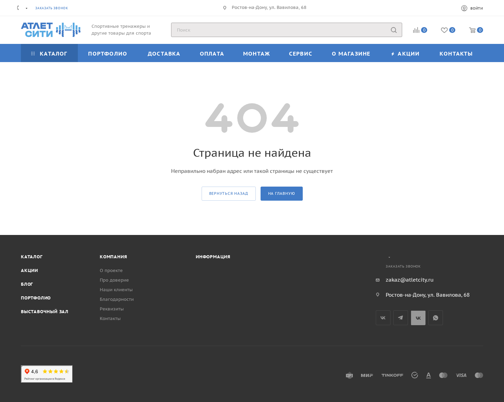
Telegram (400, 317)
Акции (29, 270)
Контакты (110, 318)
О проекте (111, 270)
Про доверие (114, 280)
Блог (27, 284)
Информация (213, 257)
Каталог (32, 257)
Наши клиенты (116, 290)
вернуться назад (228, 193)
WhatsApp (435, 317)
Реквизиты (112, 309)
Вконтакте (383, 317)
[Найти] (393, 30)
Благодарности (117, 299)
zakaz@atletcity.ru (410, 279)
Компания (113, 257)
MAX (418, 317)
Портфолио (36, 298)
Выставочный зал (45, 312)
